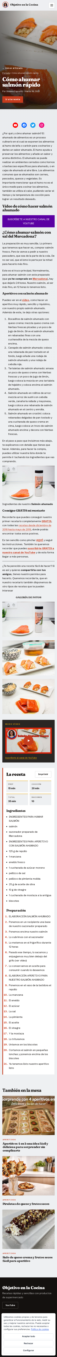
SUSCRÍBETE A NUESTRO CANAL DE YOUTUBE (29, 221)
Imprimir (43, 774)
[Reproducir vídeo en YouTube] (28, 740)
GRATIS (46, 521)
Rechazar (28, 1343)
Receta (48, 105)
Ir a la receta (12, 99)
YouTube (10, 1305)
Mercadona (40, 278)
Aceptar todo (28, 1336)
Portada (6, 73)
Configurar (28, 1350)
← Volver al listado (12, 68)
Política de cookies (40, 1329)
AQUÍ (39, 540)
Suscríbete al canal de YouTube (21, 757)
